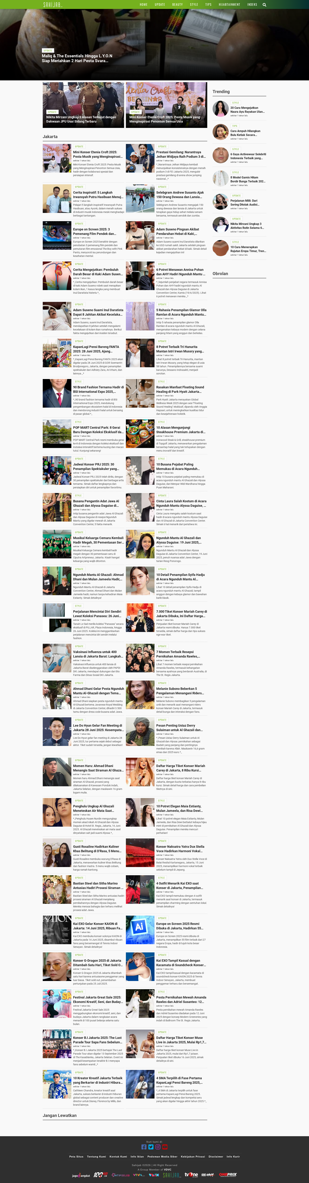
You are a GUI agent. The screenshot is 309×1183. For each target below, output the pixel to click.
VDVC (167, 1169)
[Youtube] (165, 1147)
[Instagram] (158, 1147)
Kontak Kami (118, 1156)
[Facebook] (144, 1147)
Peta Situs (76, 1156)
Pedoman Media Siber (162, 1156)
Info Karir (233, 1156)
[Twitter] (151, 1147)
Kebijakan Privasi (193, 1156)
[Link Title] (53, 4)
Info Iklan (137, 1156)
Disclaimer (216, 1156)
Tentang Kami (96, 1156)
